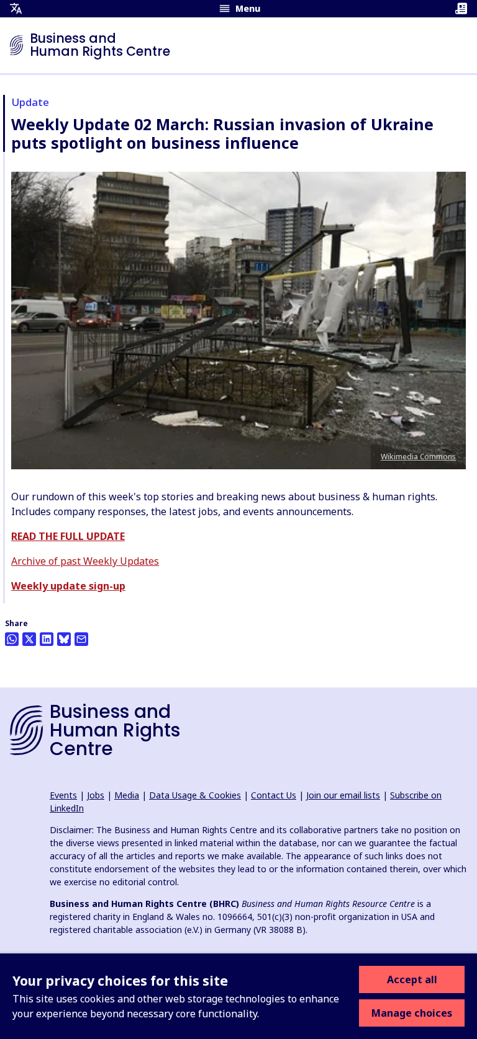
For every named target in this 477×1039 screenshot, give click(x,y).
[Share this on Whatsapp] (12, 639)
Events (63, 795)
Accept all (412, 979)
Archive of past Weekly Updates (85, 561)
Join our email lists (343, 795)
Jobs (95, 795)
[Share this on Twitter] (29, 639)
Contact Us (273, 795)
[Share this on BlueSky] (64, 639)
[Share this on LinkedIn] (46, 639)
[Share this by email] (81, 639)
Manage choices (411, 1013)
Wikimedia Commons (418, 456)
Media (126, 795)
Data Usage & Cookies (195, 795)
